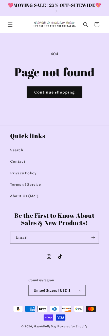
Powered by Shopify (72, 326)
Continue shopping (54, 92)
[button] (10, 24)
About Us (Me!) (24, 196)
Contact (17, 161)
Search (16, 150)
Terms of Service (25, 184)
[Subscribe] (93, 238)
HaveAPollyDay (45, 326)
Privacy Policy (23, 173)
